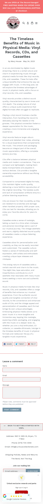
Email (5, 375)
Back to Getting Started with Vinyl (23, 427)
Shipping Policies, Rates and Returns (21, 455)
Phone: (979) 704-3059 (21, 443)
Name (5, 366)
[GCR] (5, 496)
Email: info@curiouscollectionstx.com (21, 447)
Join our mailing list (21, 466)
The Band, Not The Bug (21, 459)
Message (6, 385)
